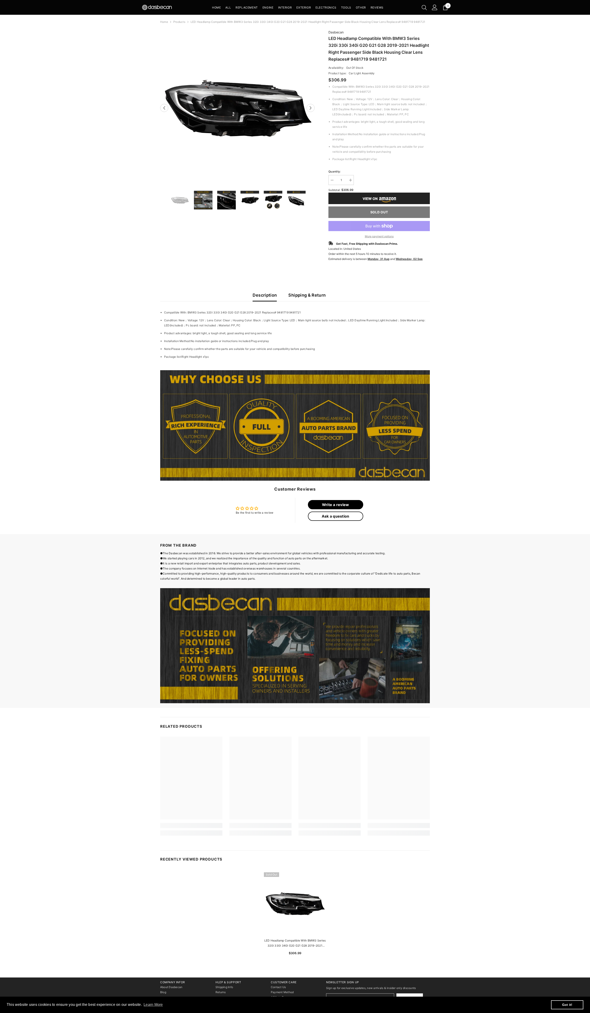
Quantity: (334, 171)
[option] (237, 108)
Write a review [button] (335, 504)
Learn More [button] (153, 1005)
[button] (164, 108)
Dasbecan (336, 32)
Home (164, 22)
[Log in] (434, 7)
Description (265, 295)
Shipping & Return (307, 295)
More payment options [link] (379, 236)
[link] (295, 425)
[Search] (424, 7)
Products (179, 22)
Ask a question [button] (335, 516)
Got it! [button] (567, 1005)
